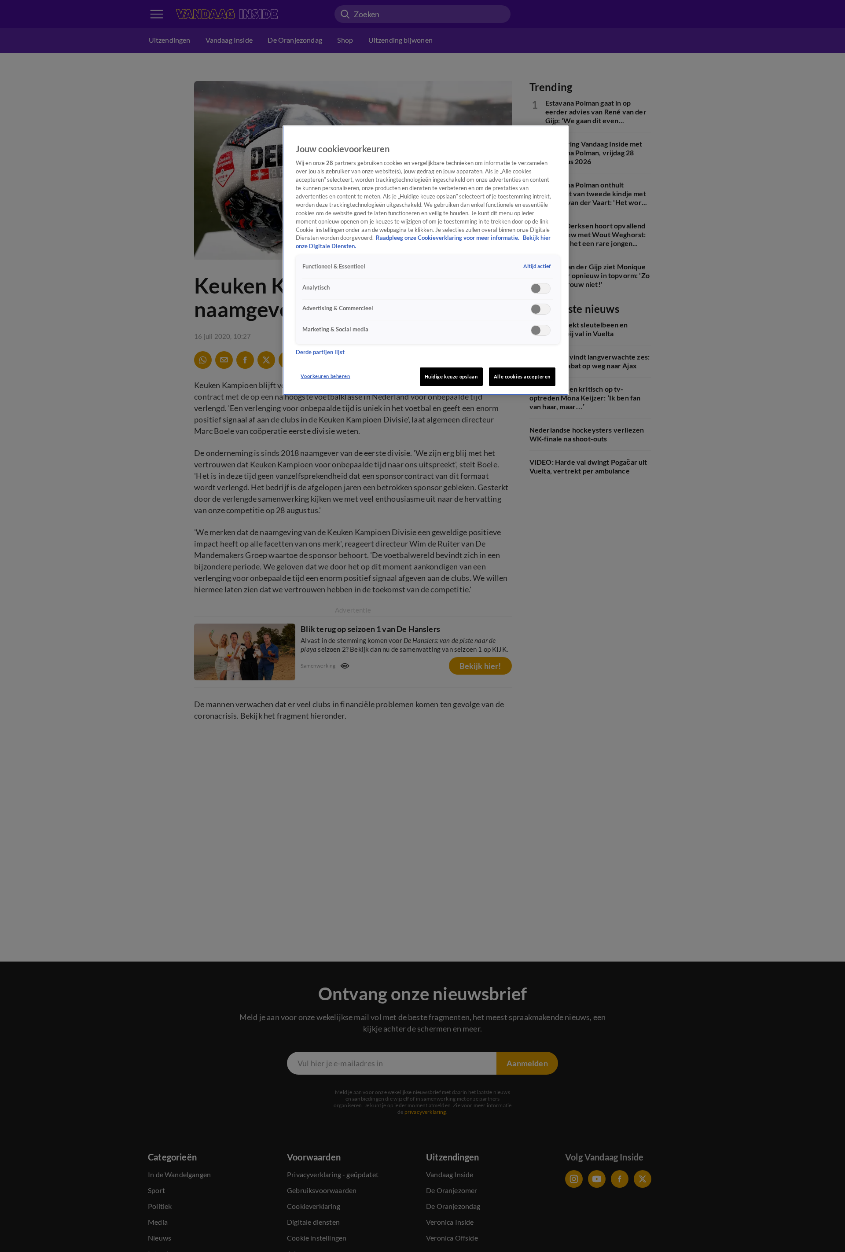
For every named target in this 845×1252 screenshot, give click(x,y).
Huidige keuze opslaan (451, 376)
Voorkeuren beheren (325, 376)
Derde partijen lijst (320, 352)
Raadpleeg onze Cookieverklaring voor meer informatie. (448, 238)
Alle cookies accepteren (522, 376)
